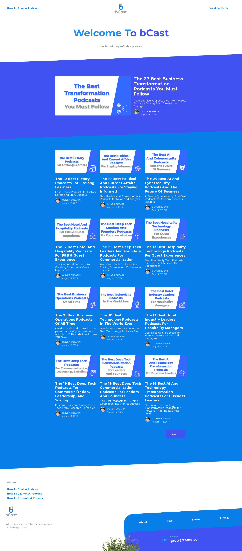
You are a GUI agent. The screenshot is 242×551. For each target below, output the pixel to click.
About (143, 522)
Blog (169, 520)
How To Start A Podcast (23, 8)
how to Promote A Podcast (25, 498)
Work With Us (219, 8)
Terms (196, 519)
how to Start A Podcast (23, 489)
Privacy (224, 518)
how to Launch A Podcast (24, 493)
